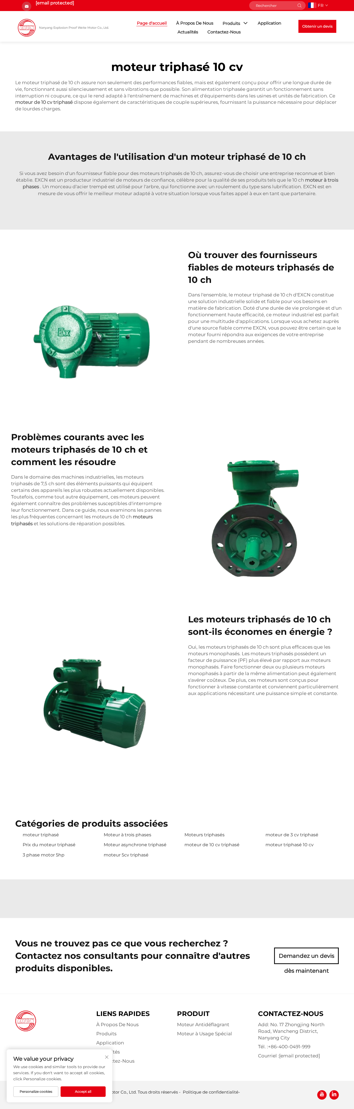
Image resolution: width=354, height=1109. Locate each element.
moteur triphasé (41, 834)
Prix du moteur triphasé (49, 844)
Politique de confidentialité (210, 1092)
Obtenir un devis (317, 26)
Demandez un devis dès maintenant (306, 958)
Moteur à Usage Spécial (204, 1033)
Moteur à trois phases (127, 834)
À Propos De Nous (194, 23)
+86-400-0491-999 (289, 1046)
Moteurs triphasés (204, 834)
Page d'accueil (152, 23)
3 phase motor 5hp (43, 855)
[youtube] (322, 1095)
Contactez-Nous (224, 32)
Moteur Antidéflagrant (203, 1024)
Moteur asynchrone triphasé (135, 844)
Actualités (188, 32)
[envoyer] (299, 5)
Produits (231, 23)
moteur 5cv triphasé (126, 855)
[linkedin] (334, 1095)
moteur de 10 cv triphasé (212, 844)
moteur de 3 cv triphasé (292, 834)
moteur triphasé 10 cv (290, 844)
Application (269, 23)
